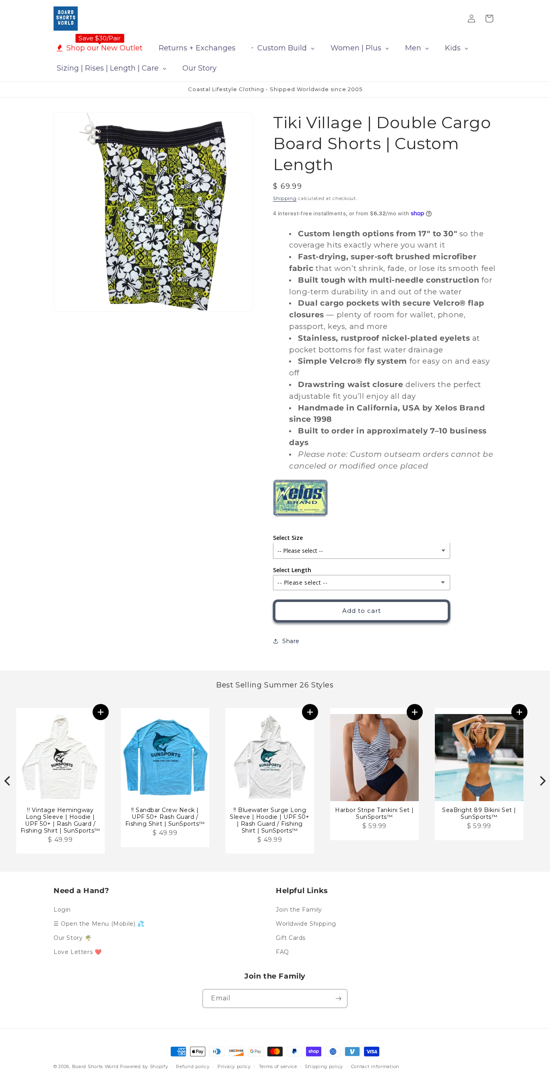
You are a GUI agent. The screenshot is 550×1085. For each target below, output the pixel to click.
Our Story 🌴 (73, 937)
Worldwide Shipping (306, 923)
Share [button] (291, 640)
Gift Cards (291, 937)
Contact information (375, 1066)
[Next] (542, 781)
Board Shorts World (95, 1066)
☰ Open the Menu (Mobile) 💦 (99, 923)
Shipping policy (324, 1066)
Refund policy (192, 1066)
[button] (101, 712)
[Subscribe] (338, 998)
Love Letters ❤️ (77, 952)
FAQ (282, 952)
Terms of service (278, 1066)
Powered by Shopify (144, 1066)
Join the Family (299, 909)
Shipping (285, 198)
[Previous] (8, 781)
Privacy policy (234, 1066)
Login (62, 909)
